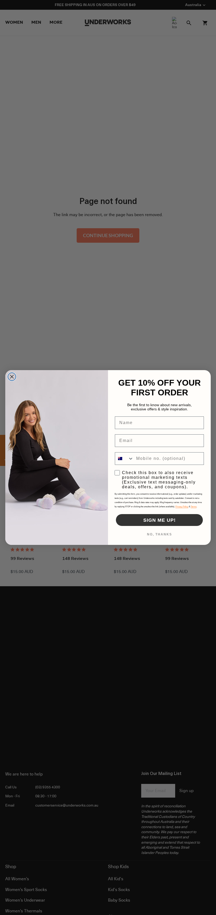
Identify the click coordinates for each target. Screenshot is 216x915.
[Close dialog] (12, 377)
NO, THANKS (159, 534)
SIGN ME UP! (159, 520)
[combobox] (124, 458)
